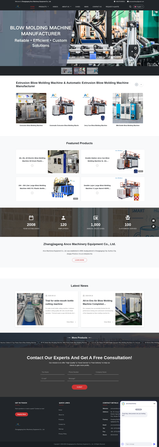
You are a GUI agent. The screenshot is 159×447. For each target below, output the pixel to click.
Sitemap (61, 429)
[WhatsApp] (153, 226)
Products (43, 6)
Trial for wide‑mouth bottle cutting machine (59, 302)
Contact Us (97, 6)
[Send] (154, 444)
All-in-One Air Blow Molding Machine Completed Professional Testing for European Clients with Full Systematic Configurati (97, 302)
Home (32, 6)
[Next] (141, 84)
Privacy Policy (63, 433)
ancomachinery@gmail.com (136, 1)
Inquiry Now (21, 414)
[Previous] (136, 84)
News (86, 6)
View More (70, 322)
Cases (77, 6)
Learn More (79, 260)
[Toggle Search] (130, 6)
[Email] (153, 220)
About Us (66, 6)
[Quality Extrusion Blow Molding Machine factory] (79, 38)
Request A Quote (112, 6)
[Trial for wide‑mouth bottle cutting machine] (30, 309)
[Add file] (122, 444)
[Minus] (154, 403)
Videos (55, 6)
